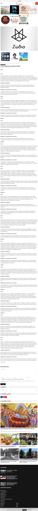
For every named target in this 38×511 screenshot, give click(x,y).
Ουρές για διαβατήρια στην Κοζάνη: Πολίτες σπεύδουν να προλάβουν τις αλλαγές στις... (27, 462)
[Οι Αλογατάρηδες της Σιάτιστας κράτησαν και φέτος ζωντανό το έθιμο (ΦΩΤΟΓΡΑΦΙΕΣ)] (3, 484)
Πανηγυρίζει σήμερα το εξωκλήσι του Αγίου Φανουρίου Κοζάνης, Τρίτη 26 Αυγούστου (8, 462)
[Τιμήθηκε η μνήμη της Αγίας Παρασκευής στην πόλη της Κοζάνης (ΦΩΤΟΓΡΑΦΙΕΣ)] (28, 439)
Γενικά (1, 493)
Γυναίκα (1, 506)
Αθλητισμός (2, 504)
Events (1, 497)
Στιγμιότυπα (2, 503)
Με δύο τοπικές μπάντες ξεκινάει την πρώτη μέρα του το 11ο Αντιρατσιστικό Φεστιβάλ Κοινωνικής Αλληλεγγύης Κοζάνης (12, 477)
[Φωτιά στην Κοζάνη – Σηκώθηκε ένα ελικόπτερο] (3, 472)
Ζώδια (4, 64)
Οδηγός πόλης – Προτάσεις (4, 499)
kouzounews (3, 67)
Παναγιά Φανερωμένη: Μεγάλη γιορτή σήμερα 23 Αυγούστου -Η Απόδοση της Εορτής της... (17, 428)
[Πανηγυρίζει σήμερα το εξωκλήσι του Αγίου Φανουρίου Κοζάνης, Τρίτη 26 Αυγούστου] (9, 454)
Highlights (2, 494)
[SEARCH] (36, 390)
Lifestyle (2, 64)
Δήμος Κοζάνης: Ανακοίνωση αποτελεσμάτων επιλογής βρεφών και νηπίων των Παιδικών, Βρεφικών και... (8, 446)
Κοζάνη (1, 490)
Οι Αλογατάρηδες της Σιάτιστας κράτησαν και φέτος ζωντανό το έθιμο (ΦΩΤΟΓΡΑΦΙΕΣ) (12, 483)
